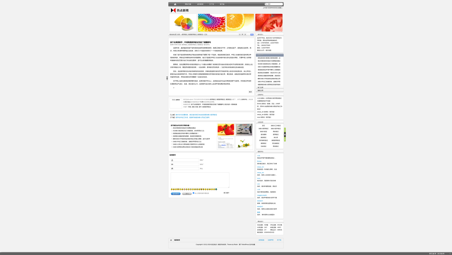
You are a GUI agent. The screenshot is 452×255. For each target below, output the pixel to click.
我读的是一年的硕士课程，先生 (267, 169)
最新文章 (260, 55)
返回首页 (177, 240)
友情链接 (261, 240)
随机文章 (260, 90)
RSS (252, 34)
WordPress (245, 244)
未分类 (276, 137)
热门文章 (260, 87)
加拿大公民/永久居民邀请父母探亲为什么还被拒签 (189, 144)
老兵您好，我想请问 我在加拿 (266, 180)
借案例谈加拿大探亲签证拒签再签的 (269, 84)
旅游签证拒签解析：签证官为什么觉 (269, 73)
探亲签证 (185, 34)
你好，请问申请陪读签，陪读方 (267, 186)
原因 (193, 107)
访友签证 (263, 146)
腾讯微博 (432, 254)
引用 (201, 102)
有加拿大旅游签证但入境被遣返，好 (269, 64)
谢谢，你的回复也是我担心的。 (267, 203)
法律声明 (270, 240)
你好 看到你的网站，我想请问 (266, 192)
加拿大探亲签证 (263, 128)
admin (178, 100)
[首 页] (175, 4)
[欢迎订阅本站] (447, 253)
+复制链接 (233, 104)
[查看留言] (285, 134)
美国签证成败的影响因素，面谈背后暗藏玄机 (187, 136)
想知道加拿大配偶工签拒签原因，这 (269, 58)
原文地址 (187, 102)
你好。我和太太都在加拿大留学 (267, 209)
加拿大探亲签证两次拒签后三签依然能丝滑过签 (188, 147)
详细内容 (194, 32)
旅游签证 (263, 137)
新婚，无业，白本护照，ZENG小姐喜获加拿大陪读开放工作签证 (269, 106)
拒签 (196, 107)
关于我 (211, 4)
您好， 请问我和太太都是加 (265, 214)
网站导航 (188, 4)
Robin (236, 244)
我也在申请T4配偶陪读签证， (266, 158)
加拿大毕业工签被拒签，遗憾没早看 (269, 81)
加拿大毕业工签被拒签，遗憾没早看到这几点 (187, 141)
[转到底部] (285, 139)
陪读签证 (276, 146)
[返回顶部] (285, 130)
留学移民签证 (263, 140)
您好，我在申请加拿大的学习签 (267, 197)
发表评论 (244, 99)
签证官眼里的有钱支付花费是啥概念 (184, 128)
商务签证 (276, 131)
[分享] (168, 78)
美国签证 (200, 34)
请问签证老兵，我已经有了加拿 (267, 163)
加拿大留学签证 (276, 128)
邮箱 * (202, 164)
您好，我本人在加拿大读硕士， (267, 175)
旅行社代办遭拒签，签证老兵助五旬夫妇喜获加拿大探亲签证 (196, 115)
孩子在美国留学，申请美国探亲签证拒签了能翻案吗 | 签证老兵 (210, 104)
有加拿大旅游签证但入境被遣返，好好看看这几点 (188, 131)
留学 (200, 107)
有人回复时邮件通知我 (202, 193)
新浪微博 (441, 254)
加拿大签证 (263, 131)
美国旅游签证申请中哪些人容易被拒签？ (186, 133)
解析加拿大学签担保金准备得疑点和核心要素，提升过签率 (191, 139)
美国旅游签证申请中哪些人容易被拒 (269, 70)
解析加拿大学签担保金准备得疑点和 (269, 78)
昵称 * (202, 160)
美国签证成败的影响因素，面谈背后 (269, 75)
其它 (263, 125)
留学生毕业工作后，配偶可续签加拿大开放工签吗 (192, 117)
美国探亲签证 (192, 34)
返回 (250, 92)
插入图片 (226, 193)
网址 (201, 168)
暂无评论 (207, 44)
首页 (178, 34)
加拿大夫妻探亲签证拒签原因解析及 (269, 67)
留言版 (222, 4)
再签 (189, 107)
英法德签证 (275, 143)
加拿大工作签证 (276, 125)
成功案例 (200, 4)
